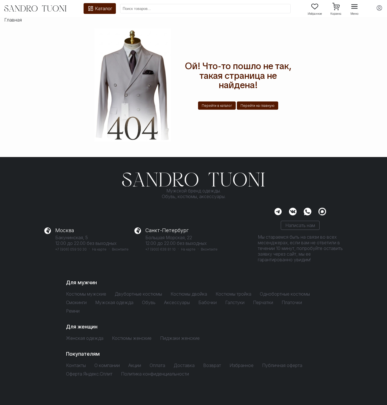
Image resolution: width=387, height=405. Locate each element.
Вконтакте (120, 249)
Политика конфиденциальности (155, 374)
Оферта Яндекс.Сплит (89, 374)
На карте (99, 249)
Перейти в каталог (217, 105)
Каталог (103, 8)
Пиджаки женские (180, 338)
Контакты (76, 365)
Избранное (315, 13)
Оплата (157, 365)
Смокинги (76, 302)
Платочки (292, 302)
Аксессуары (177, 302)
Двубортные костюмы (138, 294)
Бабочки (207, 302)
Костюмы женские (132, 338)
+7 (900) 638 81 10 (160, 249)
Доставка (184, 365)
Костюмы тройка (233, 294)
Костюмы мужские (86, 294)
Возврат (212, 365)
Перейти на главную (258, 105)
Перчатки (263, 302)
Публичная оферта (282, 365)
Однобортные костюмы (285, 294)
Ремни (73, 311)
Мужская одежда (114, 302)
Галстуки (234, 302)
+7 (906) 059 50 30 (71, 249)
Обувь (149, 302)
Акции (134, 365)
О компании (107, 365)
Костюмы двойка (189, 294)
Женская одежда (84, 338)
